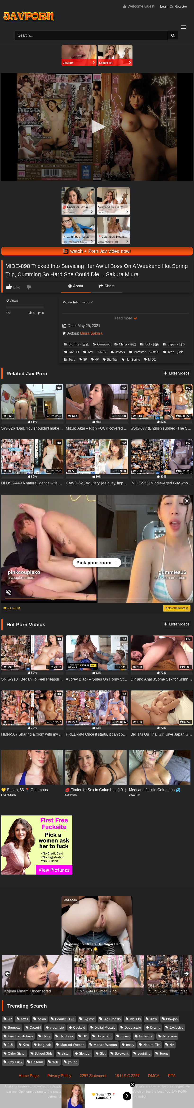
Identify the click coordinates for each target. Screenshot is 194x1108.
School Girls (44, 1053)
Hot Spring (133, 359)
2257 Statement (93, 1076)
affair (24, 1019)
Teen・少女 (175, 352)
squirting (144, 1053)
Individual (146, 1036)
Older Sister (17, 1053)
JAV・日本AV (97, 352)
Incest (125, 1036)
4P (97, 359)
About (77, 286)
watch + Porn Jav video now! (100, 251)
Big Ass (89, 1019)
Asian (42, 1019)
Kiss (26, 1045)
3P (85, 359)
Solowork (121, 1053)
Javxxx (120, 352)
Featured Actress (20, 1036)
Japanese (169, 1036)
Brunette (14, 1027)
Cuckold (79, 1027)
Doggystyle (132, 1027)
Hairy (46, 1036)
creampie (57, 1027)
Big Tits (112, 359)
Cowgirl (35, 1027)
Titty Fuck (15, 1062)
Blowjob (172, 1019)
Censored (103, 344)
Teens (163, 1053)
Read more (123, 318)
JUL (11, 1045)
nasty (130, 1045)
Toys (72, 359)
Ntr (171, 1045)
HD (85, 1036)
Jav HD (74, 352)
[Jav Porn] (97, 16)
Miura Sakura (91, 333)
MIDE (152, 359)
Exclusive (176, 1027)
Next (186, 974)
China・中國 (127, 344)
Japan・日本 (176, 344)
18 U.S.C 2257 (127, 1076)
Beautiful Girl (64, 1019)
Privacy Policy (59, 1076)
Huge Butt (104, 1036)
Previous (7, 974)
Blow (153, 1019)
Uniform (37, 1062)
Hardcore (66, 1036)
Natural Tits (151, 1045)
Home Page (29, 1076)
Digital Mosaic (104, 1027)
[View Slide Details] (37, 975)
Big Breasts (112, 1019)
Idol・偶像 (152, 344)
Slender (85, 1053)
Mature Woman (105, 1045)
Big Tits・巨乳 (78, 344)
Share (109, 286)
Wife (55, 1062)
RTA (172, 1076)
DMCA (153, 1076)
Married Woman (72, 1045)
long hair (44, 1045)
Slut (103, 1053)
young (72, 1062)
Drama (155, 1027)
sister (66, 1053)
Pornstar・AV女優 (146, 352)
